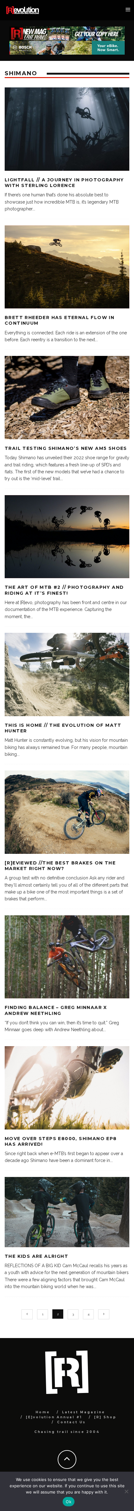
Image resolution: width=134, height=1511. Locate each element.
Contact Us (71, 1422)
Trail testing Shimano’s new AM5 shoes (66, 448)
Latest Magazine (83, 1412)
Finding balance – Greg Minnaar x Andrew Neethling (56, 1010)
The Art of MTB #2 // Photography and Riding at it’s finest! (64, 590)
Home (43, 1412)
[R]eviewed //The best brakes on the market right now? (60, 865)
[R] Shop (105, 1417)
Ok (68, 1501)
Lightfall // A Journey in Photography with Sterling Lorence (64, 182)
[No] (126, 1491)
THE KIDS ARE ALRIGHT (36, 1256)
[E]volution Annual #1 (54, 1417)
